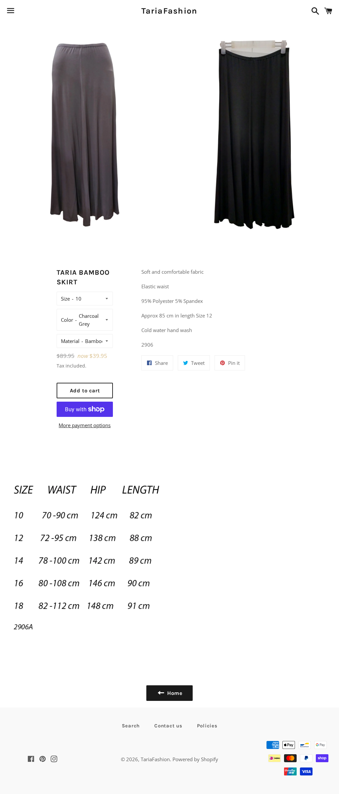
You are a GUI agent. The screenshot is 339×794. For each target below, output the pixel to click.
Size (65, 298)
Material (70, 341)
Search (131, 726)
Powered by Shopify (195, 759)
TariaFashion (169, 11)
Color (67, 319)
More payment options (85, 425)
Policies (207, 726)
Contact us (168, 726)
